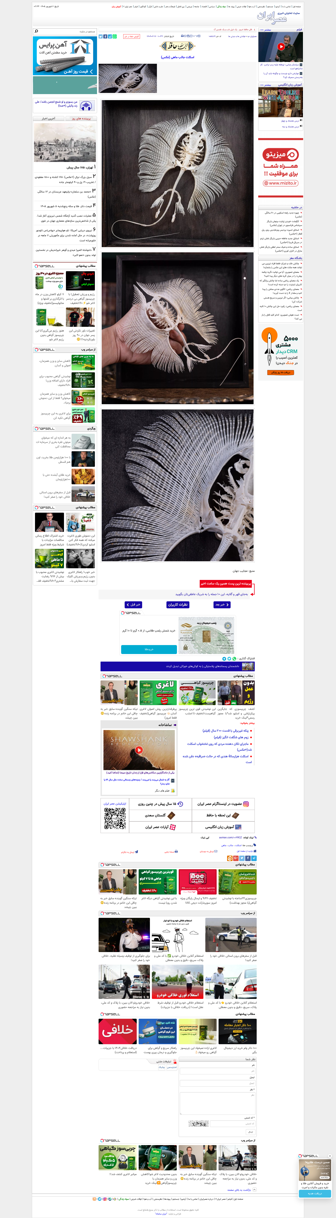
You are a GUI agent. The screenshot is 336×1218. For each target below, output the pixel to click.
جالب (230, 845)
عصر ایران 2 (127, 6)
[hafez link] (177, 46)
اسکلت (238, 845)
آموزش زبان (116, 6)
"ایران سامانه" (161, 1214)
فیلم (136, 6)
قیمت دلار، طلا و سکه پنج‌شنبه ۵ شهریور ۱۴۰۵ (66, 206)
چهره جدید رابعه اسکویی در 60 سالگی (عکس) (283, 215)
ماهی (223, 845)
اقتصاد (204, 6)
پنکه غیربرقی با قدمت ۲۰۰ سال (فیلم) (225, 730)
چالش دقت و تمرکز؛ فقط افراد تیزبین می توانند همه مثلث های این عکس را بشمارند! (282, 265)
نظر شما (251, 1059)
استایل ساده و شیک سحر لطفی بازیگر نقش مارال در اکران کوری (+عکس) (281, 249)
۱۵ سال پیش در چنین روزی (157, 804)
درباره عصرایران (207, 1199)
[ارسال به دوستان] (185, 36)
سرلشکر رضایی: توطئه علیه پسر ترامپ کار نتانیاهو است (281, 67)
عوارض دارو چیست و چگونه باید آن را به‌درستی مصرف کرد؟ (283, 75)
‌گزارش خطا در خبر (131, 36)
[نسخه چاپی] (182, 36)
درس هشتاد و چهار (290, 121)
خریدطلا (149, 649)
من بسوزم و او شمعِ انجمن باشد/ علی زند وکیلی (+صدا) (56, 104)
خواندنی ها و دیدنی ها (237, 36)
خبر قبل (135, 604)
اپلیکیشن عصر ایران (115, 804)
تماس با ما (286, 6)
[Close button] (330, 1156)
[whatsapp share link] (115, 36)
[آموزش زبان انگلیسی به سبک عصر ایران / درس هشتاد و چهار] (280, 102)
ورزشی (189, 6)
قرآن (150, 6)
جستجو (270, 6)
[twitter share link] (101, 36)
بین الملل (181, 6)
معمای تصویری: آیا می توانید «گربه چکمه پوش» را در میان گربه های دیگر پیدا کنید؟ (282, 274)
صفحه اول (297, 6)
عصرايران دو (252, 36)
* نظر (252, 1089)
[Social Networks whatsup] (234, 659)
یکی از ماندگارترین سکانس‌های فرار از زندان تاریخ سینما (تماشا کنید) (140, 773)
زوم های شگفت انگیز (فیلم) (231, 737)
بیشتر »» (265, 29)
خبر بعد (220, 604)
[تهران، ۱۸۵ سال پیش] (65, 142)
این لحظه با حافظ (218, 815)
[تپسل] (123, 613)
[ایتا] (230, 858)
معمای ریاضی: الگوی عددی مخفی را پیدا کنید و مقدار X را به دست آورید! (282, 291)
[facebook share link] (105, 36)
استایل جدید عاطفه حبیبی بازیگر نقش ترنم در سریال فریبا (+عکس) (281, 240)
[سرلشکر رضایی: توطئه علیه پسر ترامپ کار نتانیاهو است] (280, 47)
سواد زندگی (221, 6)
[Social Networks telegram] (224, 659)
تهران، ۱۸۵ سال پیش (80, 167)
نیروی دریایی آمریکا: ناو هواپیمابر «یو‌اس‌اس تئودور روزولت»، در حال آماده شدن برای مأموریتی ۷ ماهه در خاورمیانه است (66, 235)
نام (253, 1065)
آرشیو (278, 6)
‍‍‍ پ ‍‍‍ (195, 35)
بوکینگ (162, 1067)
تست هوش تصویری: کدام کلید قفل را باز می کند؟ (282, 317)
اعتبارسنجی (172, 1067)
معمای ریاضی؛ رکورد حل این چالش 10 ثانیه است (281, 308)
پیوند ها (231, 6)
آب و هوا (251, 6)
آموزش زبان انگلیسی (219, 827)
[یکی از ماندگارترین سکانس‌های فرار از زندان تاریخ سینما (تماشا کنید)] (139, 750)
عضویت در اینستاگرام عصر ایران (220, 804)
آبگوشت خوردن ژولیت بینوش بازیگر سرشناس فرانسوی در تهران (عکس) (284, 223)
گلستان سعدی (155, 815)
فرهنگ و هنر (170, 6)
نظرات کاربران (177, 605)
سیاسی (212, 6)
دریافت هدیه (315, 1194)
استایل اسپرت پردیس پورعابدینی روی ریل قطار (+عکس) (282, 232)
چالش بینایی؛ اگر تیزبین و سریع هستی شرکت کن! (283, 299)
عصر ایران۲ (220, 1199)
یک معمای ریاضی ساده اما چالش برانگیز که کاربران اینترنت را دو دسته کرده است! (281, 282)
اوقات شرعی (241, 6)
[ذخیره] (188, 36)
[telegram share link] (110, 36)
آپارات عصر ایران (157, 827)
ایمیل (252, 1077)
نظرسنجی (261, 6)
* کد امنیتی (249, 1118)
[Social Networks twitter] (229, 659)
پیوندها (167, 1199)
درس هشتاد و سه (291, 127)
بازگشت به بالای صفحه (240, 1190)
